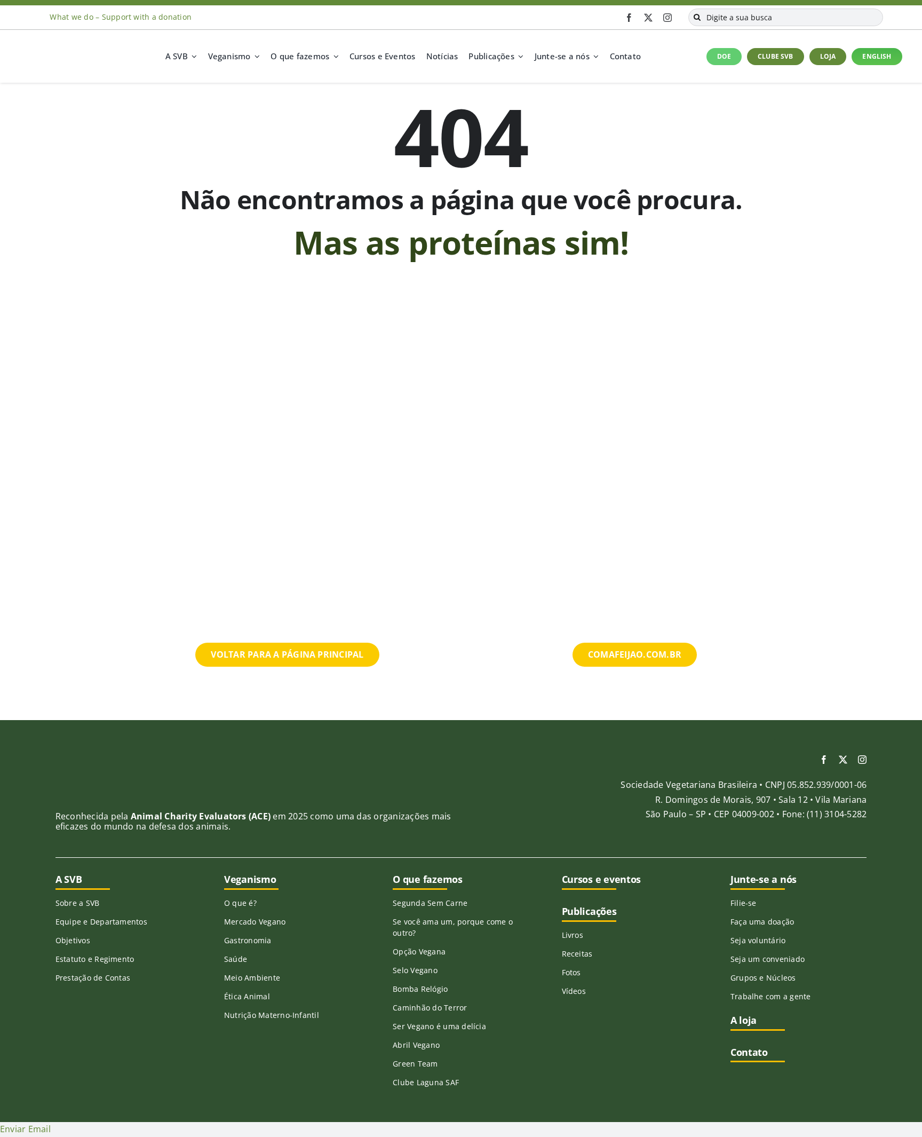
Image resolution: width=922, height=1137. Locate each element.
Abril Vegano (416, 1045)
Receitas (577, 954)
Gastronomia (248, 940)
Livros (572, 935)
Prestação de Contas (93, 978)
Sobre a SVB (77, 903)
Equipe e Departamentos (101, 922)
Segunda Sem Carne (430, 903)
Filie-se (743, 903)
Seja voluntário (758, 940)
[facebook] (629, 17)
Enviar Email (25, 1129)
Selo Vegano (415, 970)
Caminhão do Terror (430, 1007)
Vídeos (574, 991)
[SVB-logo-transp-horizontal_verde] (59, 46)
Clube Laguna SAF (426, 1082)
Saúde (235, 959)
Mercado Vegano (254, 922)
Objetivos (72, 940)
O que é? (240, 903)
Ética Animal (247, 996)
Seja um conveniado (767, 959)
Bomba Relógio (420, 989)
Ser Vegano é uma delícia (439, 1026)
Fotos (571, 972)
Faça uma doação (762, 922)
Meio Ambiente (252, 978)
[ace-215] (112, 764)
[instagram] (667, 17)
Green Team (415, 1064)
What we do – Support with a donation (121, 17)
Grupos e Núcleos (763, 978)
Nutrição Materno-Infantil (271, 1015)
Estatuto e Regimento (94, 959)
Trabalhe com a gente (770, 996)
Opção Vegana (419, 951)
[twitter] (648, 17)
